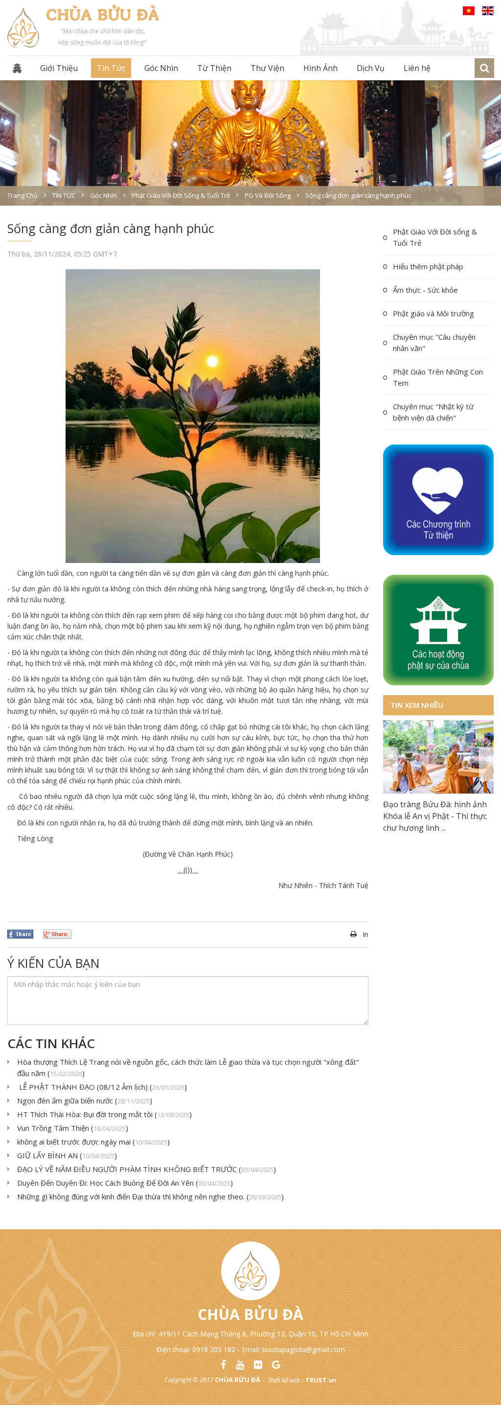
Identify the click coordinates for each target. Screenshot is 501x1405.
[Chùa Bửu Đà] (23, 26)
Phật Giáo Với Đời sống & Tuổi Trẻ (435, 237)
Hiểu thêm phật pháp (428, 266)
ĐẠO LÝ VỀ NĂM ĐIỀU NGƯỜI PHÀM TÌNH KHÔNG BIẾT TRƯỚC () (146, 1169)
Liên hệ (417, 68)
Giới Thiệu (59, 68)
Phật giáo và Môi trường (433, 313)
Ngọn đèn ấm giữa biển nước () (84, 1100)
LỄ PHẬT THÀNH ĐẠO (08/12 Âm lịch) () (102, 1087)
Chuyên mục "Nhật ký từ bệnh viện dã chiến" (433, 411)
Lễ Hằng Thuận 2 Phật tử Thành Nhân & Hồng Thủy (432, 903)
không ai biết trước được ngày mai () (93, 1142)
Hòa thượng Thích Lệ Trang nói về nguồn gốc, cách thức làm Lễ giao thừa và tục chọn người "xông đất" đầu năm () (188, 1067)
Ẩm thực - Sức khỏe (425, 290)
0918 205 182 (213, 1349)
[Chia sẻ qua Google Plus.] (57, 932)
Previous (390, 764)
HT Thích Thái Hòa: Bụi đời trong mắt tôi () (104, 1114)
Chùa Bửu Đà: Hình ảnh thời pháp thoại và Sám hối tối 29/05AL (434, 816)
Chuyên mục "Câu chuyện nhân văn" (434, 342)
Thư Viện (267, 68)
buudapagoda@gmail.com (303, 1349)
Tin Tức (111, 68)
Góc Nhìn (161, 68)
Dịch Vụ (371, 68)
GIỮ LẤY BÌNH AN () (67, 1155)
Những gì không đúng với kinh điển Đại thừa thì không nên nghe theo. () (150, 1196)
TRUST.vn (321, 1380)
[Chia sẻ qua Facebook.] (20, 932)
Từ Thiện (214, 68)
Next (486, 764)
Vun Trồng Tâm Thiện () (72, 1128)
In (365, 934)
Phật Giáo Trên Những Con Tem (438, 377)
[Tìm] (484, 68)
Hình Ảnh (320, 68)
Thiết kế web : (285, 1380)
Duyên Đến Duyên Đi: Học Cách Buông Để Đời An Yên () (125, 1183)
